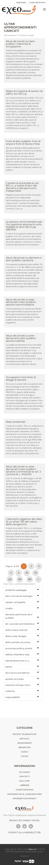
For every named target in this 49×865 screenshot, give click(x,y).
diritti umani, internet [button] (16, 630)
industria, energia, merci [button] (17, 685)
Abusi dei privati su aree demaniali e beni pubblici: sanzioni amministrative (21, 302)
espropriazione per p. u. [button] (17, 660)
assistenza (21, 3)
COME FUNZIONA (24, 790)
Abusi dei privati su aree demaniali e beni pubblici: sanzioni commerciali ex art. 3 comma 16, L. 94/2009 (23, 470)
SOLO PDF (24, 781)
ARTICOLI (24, 738)
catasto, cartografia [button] (15, 602)
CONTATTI (24, 776)
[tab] (22, 590)
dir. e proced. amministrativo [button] (19, 624)
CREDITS (24, 856)
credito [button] (9, 608)
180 (29, 579)
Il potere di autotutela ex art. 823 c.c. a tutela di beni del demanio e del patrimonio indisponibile (22, 187)
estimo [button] (8, 667)
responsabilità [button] (12, 697)
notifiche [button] (10, 691)
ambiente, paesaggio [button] (16, 590)
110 (9, 579)
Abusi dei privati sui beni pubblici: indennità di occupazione (20, 44)
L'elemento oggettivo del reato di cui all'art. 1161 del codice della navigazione (24, 522)
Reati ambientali (15, 421)
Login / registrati (37, 3)
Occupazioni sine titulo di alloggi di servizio (21, 378)
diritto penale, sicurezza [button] (17, 642)
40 (27, 573)
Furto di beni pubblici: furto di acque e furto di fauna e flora (23, 142)
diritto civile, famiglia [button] (15, 636)
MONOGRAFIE (24, 743)
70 (35, 573)
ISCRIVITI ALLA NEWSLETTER (24, 832)
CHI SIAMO (24, 772)
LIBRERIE (24, 785)
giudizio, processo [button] (14, 679)
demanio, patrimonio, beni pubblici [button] (18, 616)
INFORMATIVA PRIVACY (24, 798)
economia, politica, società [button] (18, 648)
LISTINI (24, 756)
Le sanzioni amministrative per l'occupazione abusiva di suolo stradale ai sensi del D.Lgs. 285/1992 (24, 225)
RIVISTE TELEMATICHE (24, 734)
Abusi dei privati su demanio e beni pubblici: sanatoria (24, 259)
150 (19, 579)
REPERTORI (24, 747)
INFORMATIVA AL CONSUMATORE (24, 794)
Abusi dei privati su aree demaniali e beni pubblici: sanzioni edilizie (21, 338)
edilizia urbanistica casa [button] (17, 654)
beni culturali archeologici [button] (19, 596)
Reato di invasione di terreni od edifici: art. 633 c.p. (24, 92)
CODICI (24, 752)
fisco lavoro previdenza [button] (17, 673)
